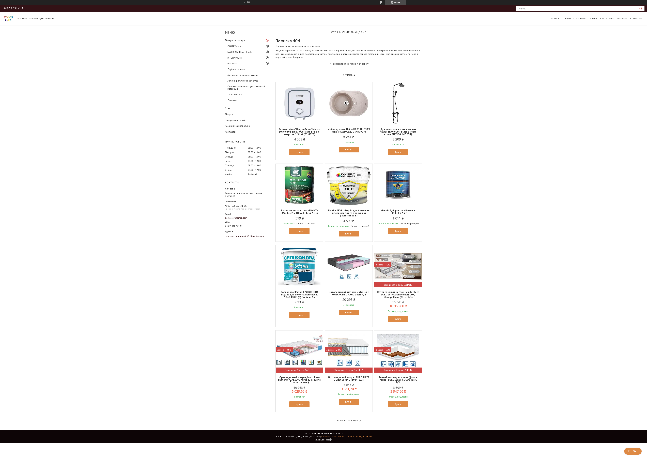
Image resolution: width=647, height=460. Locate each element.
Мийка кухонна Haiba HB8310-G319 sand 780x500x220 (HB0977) (349, 130)
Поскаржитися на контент (333, 436)
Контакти (636, 18)
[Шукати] (640, 8)
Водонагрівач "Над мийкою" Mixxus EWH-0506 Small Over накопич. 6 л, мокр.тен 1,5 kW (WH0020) (299, 131)
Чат (635, 451)
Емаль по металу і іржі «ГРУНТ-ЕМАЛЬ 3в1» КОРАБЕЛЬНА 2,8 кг (299, 211)
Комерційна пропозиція (237, 126)
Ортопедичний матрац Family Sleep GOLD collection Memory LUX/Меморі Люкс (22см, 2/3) (398, 294)
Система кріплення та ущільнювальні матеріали (246, 87)
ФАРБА (593, 18)
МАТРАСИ (622, 18)
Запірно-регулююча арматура (242, 80)
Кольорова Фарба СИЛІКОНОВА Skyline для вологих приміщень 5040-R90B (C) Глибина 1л (299, 294)
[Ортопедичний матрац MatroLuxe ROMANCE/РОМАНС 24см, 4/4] (349, 266)
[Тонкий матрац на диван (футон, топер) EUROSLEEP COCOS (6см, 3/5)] (398, 351)
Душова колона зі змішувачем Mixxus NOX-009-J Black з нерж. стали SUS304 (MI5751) (398, 131)
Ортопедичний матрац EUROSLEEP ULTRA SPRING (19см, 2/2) (348, 378)
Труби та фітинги (236, 69)
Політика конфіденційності (360, 436)
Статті (228, 108)
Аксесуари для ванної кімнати (242, 74)
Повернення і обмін (235, 120)
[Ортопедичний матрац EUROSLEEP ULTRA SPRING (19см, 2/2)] (349, 351)
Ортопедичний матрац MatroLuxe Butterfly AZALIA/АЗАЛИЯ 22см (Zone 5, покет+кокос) (299, 380)
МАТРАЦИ (232, 63)
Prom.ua (339, 433)
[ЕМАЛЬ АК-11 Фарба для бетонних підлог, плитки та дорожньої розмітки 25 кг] (349, 185)
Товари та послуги (573, 18)
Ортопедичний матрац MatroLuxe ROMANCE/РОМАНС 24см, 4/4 (349, 293)
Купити (299, 152)
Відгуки (229, 114)
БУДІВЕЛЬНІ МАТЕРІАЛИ (239, 52)
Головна (554, 18)
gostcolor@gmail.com (236, 217)
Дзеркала (232, 100)
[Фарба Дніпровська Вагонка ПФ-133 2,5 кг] (398, 185)
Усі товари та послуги (348, 420)
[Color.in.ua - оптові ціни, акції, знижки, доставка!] (8, 18)
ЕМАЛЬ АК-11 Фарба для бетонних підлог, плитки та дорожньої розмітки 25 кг (348, 213)
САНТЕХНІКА (607, 18)
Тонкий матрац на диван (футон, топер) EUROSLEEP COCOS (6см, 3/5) (398, 380)
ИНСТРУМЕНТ (234, 57)
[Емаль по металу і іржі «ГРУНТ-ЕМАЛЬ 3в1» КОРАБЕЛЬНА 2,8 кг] (299, 185)
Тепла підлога (234, 94)
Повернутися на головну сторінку (350, 63)
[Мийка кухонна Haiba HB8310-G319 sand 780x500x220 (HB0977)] (349, 103)
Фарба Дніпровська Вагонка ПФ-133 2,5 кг (398, 211)
